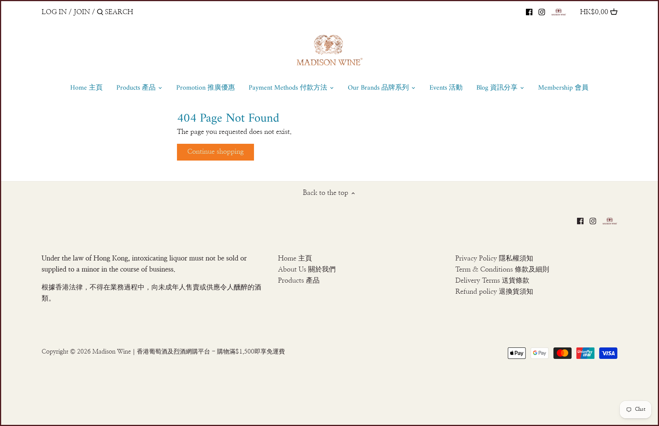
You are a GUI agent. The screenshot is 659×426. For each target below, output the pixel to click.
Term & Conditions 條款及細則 (502, 269)
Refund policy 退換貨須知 (494, 291)
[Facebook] (529, 12)
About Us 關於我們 (307, 269)
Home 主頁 (295, 258)
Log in (54, 12)
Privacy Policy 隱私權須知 (494, 258)
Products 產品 (299, 280)
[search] (137, 12)
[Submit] (100, 13)
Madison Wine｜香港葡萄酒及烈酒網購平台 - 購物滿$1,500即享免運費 (188, 352)
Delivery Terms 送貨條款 (492, 280)
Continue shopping (215, 151)
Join (82, 12)
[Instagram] (541, 12)
